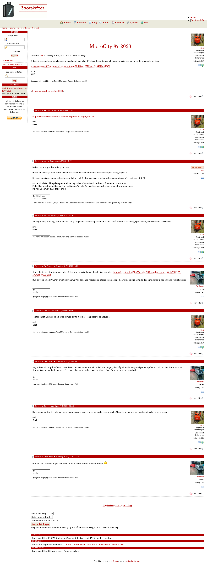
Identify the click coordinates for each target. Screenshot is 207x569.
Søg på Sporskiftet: (14, 72)
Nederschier (118, 544)
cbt (45, 161)
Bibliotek (81, 22)
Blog (94, 22)
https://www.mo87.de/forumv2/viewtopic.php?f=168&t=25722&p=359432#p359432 (70, 66)
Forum (106, 22)
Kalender (119, 22)
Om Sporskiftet (198, 20)
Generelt (35, 28)
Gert (202, 48)
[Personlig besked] (199, 66)
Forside (67, 22)
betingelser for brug (133, 561)
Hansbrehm (104, 544)
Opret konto (7, 60)
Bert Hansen (79, 544)
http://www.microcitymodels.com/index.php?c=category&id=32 (63, 116)
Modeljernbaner (23, 28)
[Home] (24, 16)
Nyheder (134, 22)
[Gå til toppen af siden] (202, 96)
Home (4, 28)
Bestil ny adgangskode (12, 64)
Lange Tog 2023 (55, 90)
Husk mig (15, 51)
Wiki (146, 22)
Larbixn (68, 544)
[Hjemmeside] (202, 66)
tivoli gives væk (39, 90)
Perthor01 (92, 544)
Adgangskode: (14, 43)
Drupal (115, 561)
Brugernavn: (14, 35)
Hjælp (193, 17)
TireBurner (48, 266)
